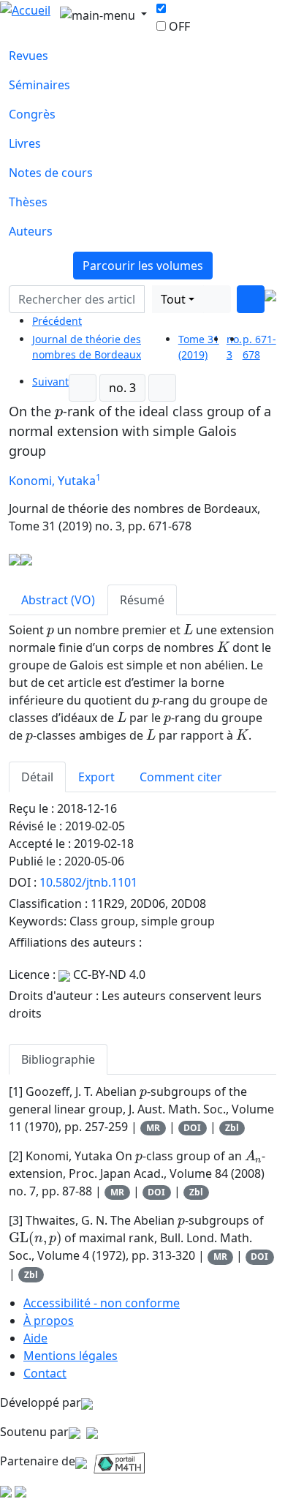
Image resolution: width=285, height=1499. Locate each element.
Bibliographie (58, 1059)
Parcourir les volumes (143, 266)
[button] (148, 299)
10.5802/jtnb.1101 (88, 882)
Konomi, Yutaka (52, 481)
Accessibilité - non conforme (101, 1303)
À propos (48, 1320)
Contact (44, 1373)
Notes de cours (51, 173)
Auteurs (31, 231)
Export (96, 777)
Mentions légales (70, 1356)
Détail (37, 777)
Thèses (28, 202)
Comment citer (181, 777)
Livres (25, 143)
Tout (173, 299)
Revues (28, 56)
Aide (35, 1338)
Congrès (32, 114)
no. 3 (122, 388)
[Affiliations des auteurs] (120, 482)
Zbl (232, 1128)
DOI (192, 1128)
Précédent (57, 321)
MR (153, 1128)
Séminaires (39, 85)
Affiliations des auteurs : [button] (77, 942)
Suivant (50, 381)
